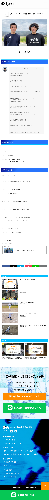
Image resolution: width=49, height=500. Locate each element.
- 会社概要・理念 (9, 440)
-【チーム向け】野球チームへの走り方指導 (18, 451)
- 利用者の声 (7, 470)
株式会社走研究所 (24, 427)
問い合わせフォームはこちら (24, 396)
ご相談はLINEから (27, 494)
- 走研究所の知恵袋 (10, 462)
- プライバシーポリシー (11, 477)
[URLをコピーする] (43, 266)
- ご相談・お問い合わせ (11, 473)
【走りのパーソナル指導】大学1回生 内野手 (24, 250)
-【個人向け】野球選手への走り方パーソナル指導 (20, 454)
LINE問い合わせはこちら (27, 407)
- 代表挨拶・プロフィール (12, 443)
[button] (6, 266)
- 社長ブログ (7, 465)
